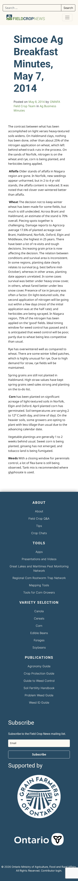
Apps (39, 552)
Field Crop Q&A (39, 518)
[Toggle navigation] (67, 17)
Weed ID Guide (39, 702)
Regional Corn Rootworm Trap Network (39, 578)
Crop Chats (39, 533)
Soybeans (39, 647)
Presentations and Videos (39, 559)
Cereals (39, 618)
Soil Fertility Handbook (39, 688)
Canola (39, 611)
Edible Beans (39, 633)
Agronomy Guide (39, 666)
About (39, 511)
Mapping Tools (39, 585)
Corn (39, 625)
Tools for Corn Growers (39, 592)
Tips (39, 526)
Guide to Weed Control (39, 680)
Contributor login (51, 870)
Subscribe (39, 754)
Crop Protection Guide (39, 673)
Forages (39, 640)
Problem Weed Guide (39, 695)
